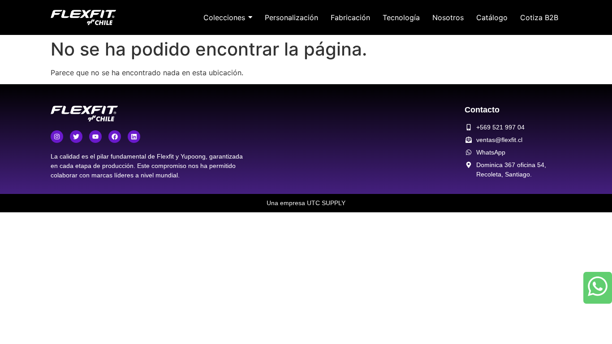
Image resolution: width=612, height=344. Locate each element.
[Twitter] (76, 136)
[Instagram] (57, 136)
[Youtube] (95, 136)
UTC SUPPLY (326, 202)
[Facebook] (114, 136)
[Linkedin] (134, 136)
